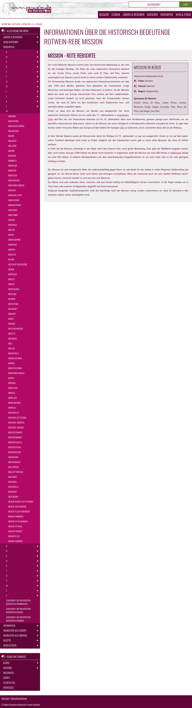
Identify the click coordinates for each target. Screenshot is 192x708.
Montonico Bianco (16, 373)
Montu (11, 378)
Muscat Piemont (15, 531)
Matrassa (12, 224)
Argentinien (123, 115)
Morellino (13, 387)
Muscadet (12, 491)
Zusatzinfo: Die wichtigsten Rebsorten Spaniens (18, 618)
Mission (11, 323)
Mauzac (11, 229)
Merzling (12, 294)
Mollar (11, 348)
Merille (11, 279)
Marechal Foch (15, 195)
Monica (11, 363)
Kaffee (6, 663)
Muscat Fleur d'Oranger (19, 511)
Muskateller (14, 536)
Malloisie (12, 145)
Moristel (12, 407)
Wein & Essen (183, 14)
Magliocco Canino (16, 126)
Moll (10, 343)
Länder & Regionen (133, 14)
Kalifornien (176, 153)
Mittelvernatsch (15, 328)
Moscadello (13, 412)
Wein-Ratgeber (10, 42)
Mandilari (12, 165)
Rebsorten (166, 14)
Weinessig (8, 687)
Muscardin (13, 496)
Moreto (11, 392)
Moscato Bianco (15, 432)
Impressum (5, 698)
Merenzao (12, 274)
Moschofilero (14, 452)
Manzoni (12, 190)
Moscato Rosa (14, 447)
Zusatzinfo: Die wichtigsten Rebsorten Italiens (18, 610)
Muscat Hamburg (15, 516)
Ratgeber (152, 14)
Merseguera (13, 289)
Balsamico (8, 673)
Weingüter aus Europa (14, 630)
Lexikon (115, 14)
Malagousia (13, 131)
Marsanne (12, 210)
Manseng (12, 170)
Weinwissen (9, 625)
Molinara (12, 338)
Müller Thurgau (15, 471)
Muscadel (12, 481)
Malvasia (12, 155)
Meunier (11, 299)
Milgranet (12, 308)
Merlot (11, 284)
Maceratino (13, 121)
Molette (11, 333)
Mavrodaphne (14, 239)
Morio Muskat (14, 402)
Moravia (11, 383)
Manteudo (12, 175)
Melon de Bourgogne (17, 264)
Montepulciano (15, 368)
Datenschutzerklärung (19, 698)
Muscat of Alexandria (18, 521)
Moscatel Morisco (16, 422)
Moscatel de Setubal (17, 417)
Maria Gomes (14, 200)
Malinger (12, 140)
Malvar (11, 150)
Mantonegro (14, 180)
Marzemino (13, 215)
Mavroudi (12, 244)
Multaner (12, 476)
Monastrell (13, 353)
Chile (50, 119)
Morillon (12, 397)
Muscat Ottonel (15, 526)
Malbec (11, 135)
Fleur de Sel (9, 682)
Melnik (11, 259)
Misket (11, 318)
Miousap (12, 313)
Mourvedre (13, 457)
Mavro (11, 234)
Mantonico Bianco (16, 185)
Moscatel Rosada (16, 427)
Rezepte (7, 640)
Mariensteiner (14, 205)
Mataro (11, 219)
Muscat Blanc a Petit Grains (20, 501)
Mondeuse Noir (15, 358)
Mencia (11, 269)
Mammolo (12, 160)
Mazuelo (12, 254)
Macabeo (12, 116)
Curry (6, 678)
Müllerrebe (13, 467)
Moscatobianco (15, 437)
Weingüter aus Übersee (15, 635)
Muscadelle (13, 486)
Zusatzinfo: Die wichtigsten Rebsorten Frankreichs (18, 602)
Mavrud (11, 249)
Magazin (104, 14)
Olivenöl (7, 668)
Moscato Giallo (15, 442)
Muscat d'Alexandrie (17, 506)
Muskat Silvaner (15, 541)
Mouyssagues (14, 462)
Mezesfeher (13, 303)
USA (122, 127)
